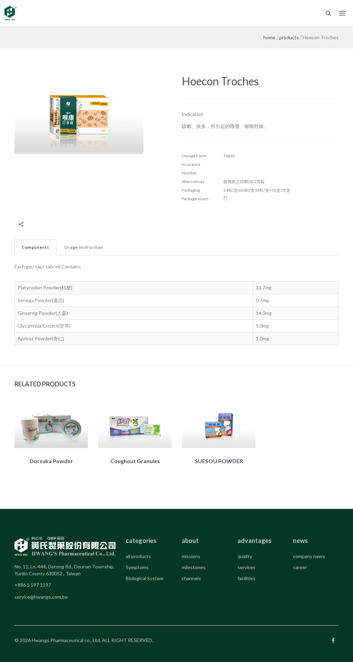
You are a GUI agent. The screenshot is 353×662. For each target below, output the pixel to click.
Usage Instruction (83, 247)
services (246, 567)
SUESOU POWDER (219, 461)
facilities (246, 578)
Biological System (144, 578)
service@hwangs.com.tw (41, 597)
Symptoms (137, 567)
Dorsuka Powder (51, 461)
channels (191, 578)
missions (191, 556)
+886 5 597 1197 (32, 585)
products (289, 37)
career (300, 567)
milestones (193, 567)
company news (309, 556)
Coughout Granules (135, 461)
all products (138, 556)
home (269, 37)
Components (35, 247)
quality (245, 556)
